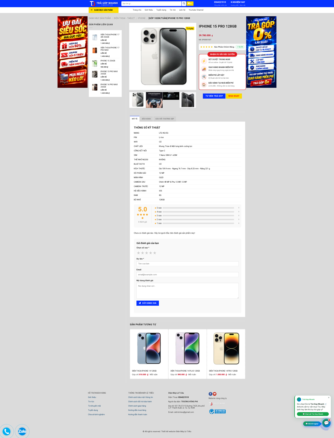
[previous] (133, 56)
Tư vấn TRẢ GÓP (214, 96)
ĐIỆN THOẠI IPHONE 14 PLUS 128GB (185, 371)
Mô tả (134, 119)
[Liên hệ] (6, 430)
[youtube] (214, 394)
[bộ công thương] (217, 414)
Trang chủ (137, 10)
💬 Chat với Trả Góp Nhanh (313, 414)
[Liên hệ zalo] (22, 430)
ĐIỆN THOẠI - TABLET (124, 18)
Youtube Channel (196, 10)
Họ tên (140, 259)
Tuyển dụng (161, 10)
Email (138, 270)
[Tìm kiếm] (184, 3)
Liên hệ (182, 10)
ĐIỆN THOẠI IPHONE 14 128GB (144, 371)
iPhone (141, 18)
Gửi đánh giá (149, 303)
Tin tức (173, 10)
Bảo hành (146, 119)
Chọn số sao (142, 248)
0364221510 (220, 2)
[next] (191, 56)
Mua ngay (233, 96)
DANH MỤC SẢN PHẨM (100, 18)
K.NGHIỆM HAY (238, 2)
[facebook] (210, 394)
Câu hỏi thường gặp (164, 119)
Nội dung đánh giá (144, 280)
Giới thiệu (149, 10)
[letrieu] (105, 3)
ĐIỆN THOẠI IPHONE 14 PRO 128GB (223, 371)
